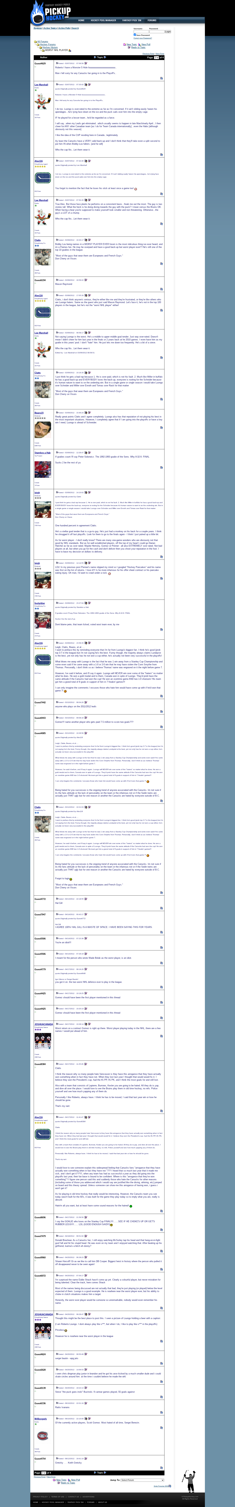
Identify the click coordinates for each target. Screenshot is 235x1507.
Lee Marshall (41, 84)
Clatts (38, 240)
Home (35, 1502)
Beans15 (39, 413)
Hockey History (50, 47)
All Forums (42, 41)
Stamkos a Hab (43, 452)
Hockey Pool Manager (53, 1502)
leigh (37, 492)
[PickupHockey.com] (48, 13)
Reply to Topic (138, 47)
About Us (102, 1502)
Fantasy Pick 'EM (75, 1502)
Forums (90, 1502)
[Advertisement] (142, 11)
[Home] (81, 20)
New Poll (146, 44)
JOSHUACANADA (44, 1024)
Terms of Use (57, 1497)
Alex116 (39, 161)
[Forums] (151, 20)
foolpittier (40, 603)
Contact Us (73, 1497)
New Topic (132, 44)
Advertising (88, 1497)
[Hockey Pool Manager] (103, 20)
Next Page (160, 54)
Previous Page (148, 54)
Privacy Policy (40, 1497)
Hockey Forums (48, 44)
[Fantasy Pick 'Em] (131, 20)
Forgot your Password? (143, 38)
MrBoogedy (41, 1419)
